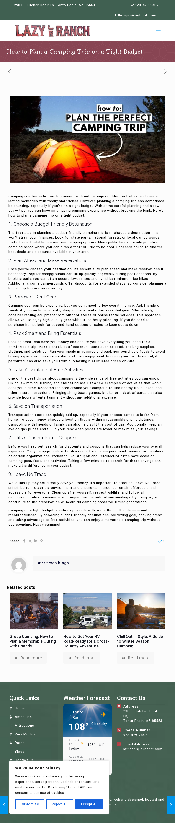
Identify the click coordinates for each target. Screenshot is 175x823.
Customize (30, 804)
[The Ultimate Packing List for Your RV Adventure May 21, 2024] (4, 805)
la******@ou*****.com (142, 749)
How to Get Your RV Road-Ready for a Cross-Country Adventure (86, 641)
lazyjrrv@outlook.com (137, 15)
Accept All (89, 804)
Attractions (24, 726)
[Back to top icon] (153, 813)
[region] (59, 787)
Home (20, 708)
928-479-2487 (147, 5)
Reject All (60, 804)
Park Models (25, 734)
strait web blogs (53, 563)
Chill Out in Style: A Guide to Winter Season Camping (140, 641)
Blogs (19, 751)
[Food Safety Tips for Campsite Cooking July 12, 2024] (171, 805)
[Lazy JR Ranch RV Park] (52, 30)
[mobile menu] (158, 31)
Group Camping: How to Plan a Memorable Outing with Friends (33, 641)
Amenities (23, 717)
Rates (20, 743)
